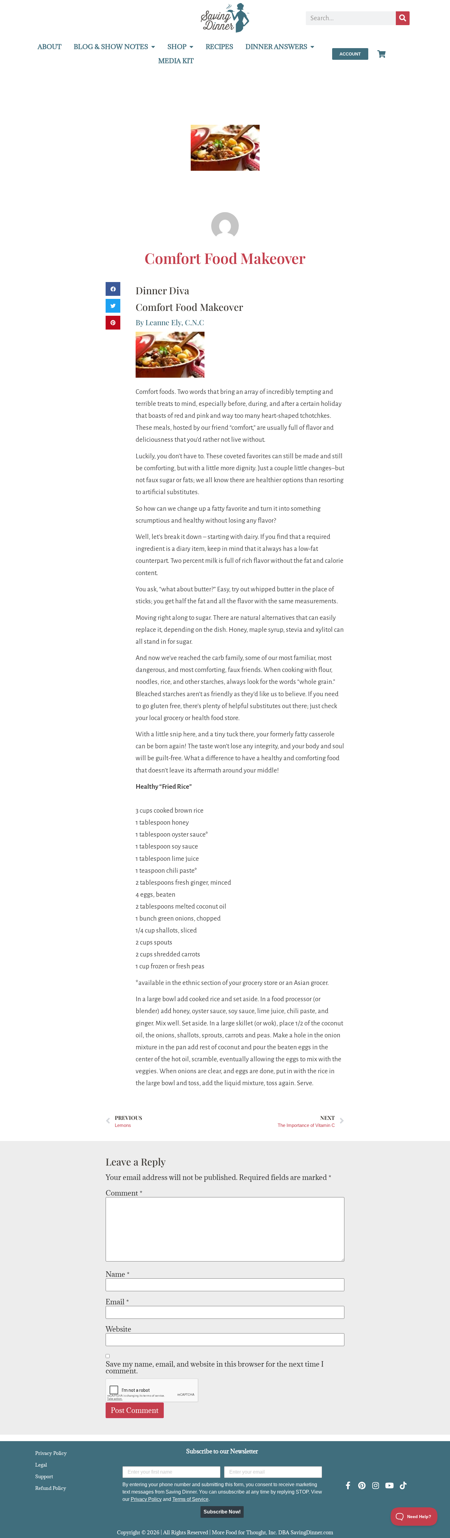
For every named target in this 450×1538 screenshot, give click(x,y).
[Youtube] (389, 1485)
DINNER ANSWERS (276, 47)
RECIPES (219, 47)
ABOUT (50, 47)
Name (117, 1274)
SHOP (176, 47)
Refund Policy (50, 1488)
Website (118, 1329)
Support (44, 1476)
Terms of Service (190, 1499)
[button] (113, 289)
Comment (124, 1192)
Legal (41, 1465)
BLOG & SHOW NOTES (111, 47)
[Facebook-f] (348, 1485)
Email (117, 1301)
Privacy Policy (51, 1453)
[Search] (403, 18)
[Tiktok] (403, 1485)
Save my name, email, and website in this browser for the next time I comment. (215, 1367)
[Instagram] (375, 1485)
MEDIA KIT (176, 61)
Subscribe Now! (222, 1511)
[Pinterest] (362, 1485)
